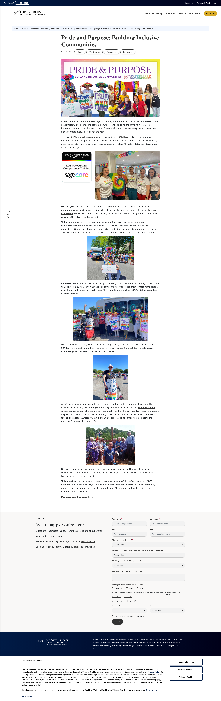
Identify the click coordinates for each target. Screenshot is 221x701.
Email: (114, 529)
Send (117, 621)
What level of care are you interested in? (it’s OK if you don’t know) (137, 550)
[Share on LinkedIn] (8, 217)
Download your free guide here (77, 496)
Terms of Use (116, 597)
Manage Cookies (185, 670)
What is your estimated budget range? (127, 561)
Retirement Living (153, 13)
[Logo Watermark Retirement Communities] (29, 13)
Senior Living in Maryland (50, 29)
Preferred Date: (117, 606)
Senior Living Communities (29, 29)
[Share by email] (8, 214)
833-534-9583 (22, 3)
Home (16, 29)
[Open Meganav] (6, 13)
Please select (119, 544)
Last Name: (155, 519)
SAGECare (123, 137)
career (77, 546)
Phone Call (119, 588)
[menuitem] (189, 3)
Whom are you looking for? (122, 540)
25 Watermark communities (84, 137)
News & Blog (135, 29)
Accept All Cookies (186, 662)
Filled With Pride (146, 407)
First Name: (117, 519)
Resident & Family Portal (206, 3)
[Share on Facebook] (8, 220)
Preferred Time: (155, 606)
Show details (27, 696)
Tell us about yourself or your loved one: (127, 571)
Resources (189, 3)
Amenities (170, 13)
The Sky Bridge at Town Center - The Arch (103, 29)
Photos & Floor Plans (189, 13)
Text (141, 588)
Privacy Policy (128, 597)
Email (131, 588)
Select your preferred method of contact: (128, 585)
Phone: (153, 529)
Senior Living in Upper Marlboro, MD (74, 29)
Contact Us (210, 13)
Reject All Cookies (186, 677)
